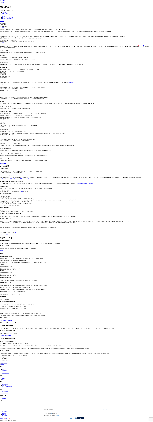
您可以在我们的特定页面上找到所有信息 (84, 183)
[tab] (76, 50)
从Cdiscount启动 (3, 363)
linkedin (7, 418)
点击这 (21, 191)
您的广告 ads (5, 384)
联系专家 (2, 364)
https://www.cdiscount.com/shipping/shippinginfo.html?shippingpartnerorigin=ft (15, 178)
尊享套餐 (4, 385)
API (3, 371)
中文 (148, 46)
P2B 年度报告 (5, 393)
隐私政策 (4, 414)
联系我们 (4, 398)
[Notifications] (143, 45)
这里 (51, 413)
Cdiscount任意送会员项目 (7, 386)
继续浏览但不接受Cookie (105, 409)
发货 (3, 18)
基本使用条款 (5, 411)
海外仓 (3, 378)
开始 (3, 2)
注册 (3, 42)
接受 (80, 418)
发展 (3, 27)
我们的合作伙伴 (5, 373)
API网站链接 (71, 82)
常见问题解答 (5, 391)
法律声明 (4, 413)
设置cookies (72, 418)
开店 (3, 369)
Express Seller (5, 379)
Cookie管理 (4, 415)
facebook (2, 418)
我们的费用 (4, 370)
